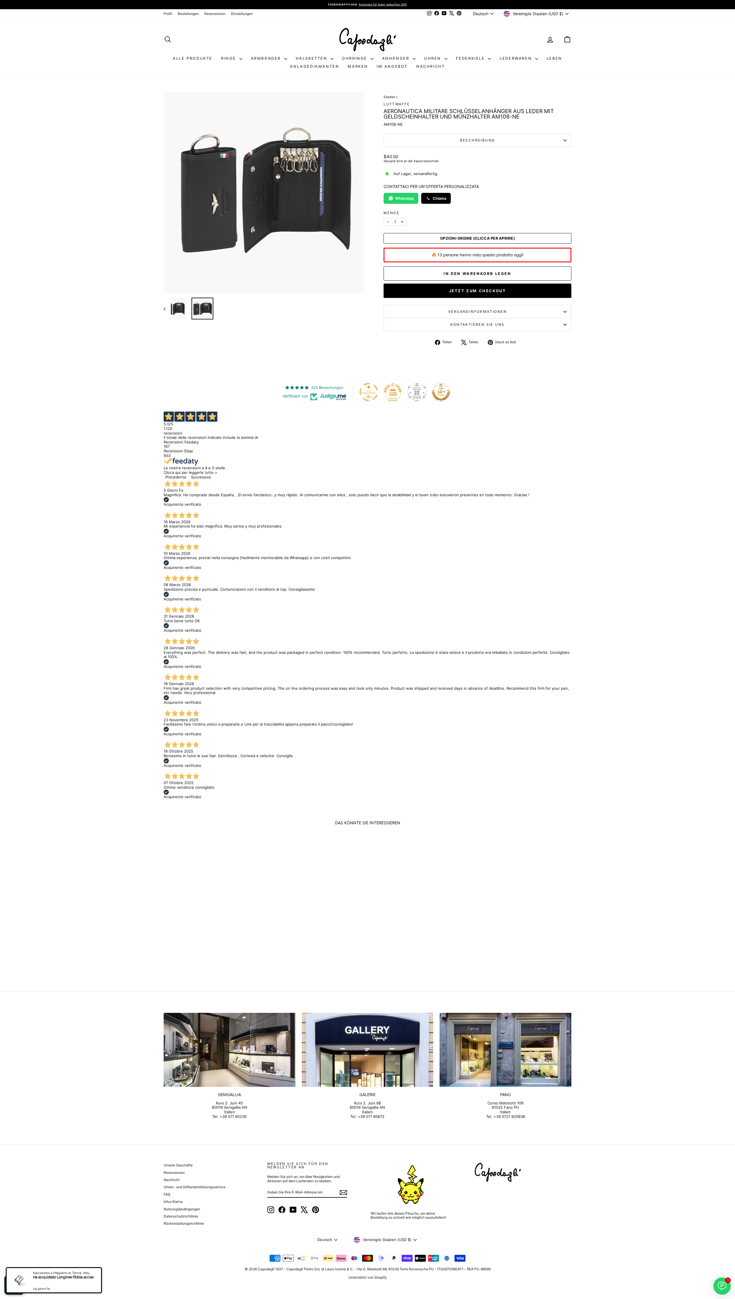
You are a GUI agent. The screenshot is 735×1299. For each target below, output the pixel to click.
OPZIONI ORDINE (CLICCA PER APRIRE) (477, 238)
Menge (391, 213)
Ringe (229, 58)
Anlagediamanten (314, 66)
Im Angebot (392, 66)
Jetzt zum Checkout (477, 290)
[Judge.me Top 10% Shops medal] (441, 392)
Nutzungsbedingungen (182, 1209)
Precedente (175, 477)
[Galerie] (368, 1050)
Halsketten (312, 58)
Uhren (433, 58)
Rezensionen (214, 13)
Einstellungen (242, 13)
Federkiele (471, 58)
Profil (168, 13)
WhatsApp (404, 198)
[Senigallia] (229, 1050)
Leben (554, 58)
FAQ (167, 1194)
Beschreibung (477, 140)
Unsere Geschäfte (178, 1165)
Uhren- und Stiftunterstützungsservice (194, 1187)
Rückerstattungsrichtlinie (184, 1223)
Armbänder (267, 58)
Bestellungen (188, 13)
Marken (358, 66)
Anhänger (396, 58)
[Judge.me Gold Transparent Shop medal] (368, 392)
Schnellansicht (212, 930)
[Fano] (505, 1050)
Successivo (201, 477)
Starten (389, 97)
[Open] (14, 1285)
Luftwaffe (397, 104)
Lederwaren (517, 58)
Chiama (439, 198)
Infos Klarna (173, 1201)
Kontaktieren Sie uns (477, 324)
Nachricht (430, 66)
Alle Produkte (192, 58)
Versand (389, 161)
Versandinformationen (477, 311)
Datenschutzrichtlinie (181, 1216)
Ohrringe (355, 58)
